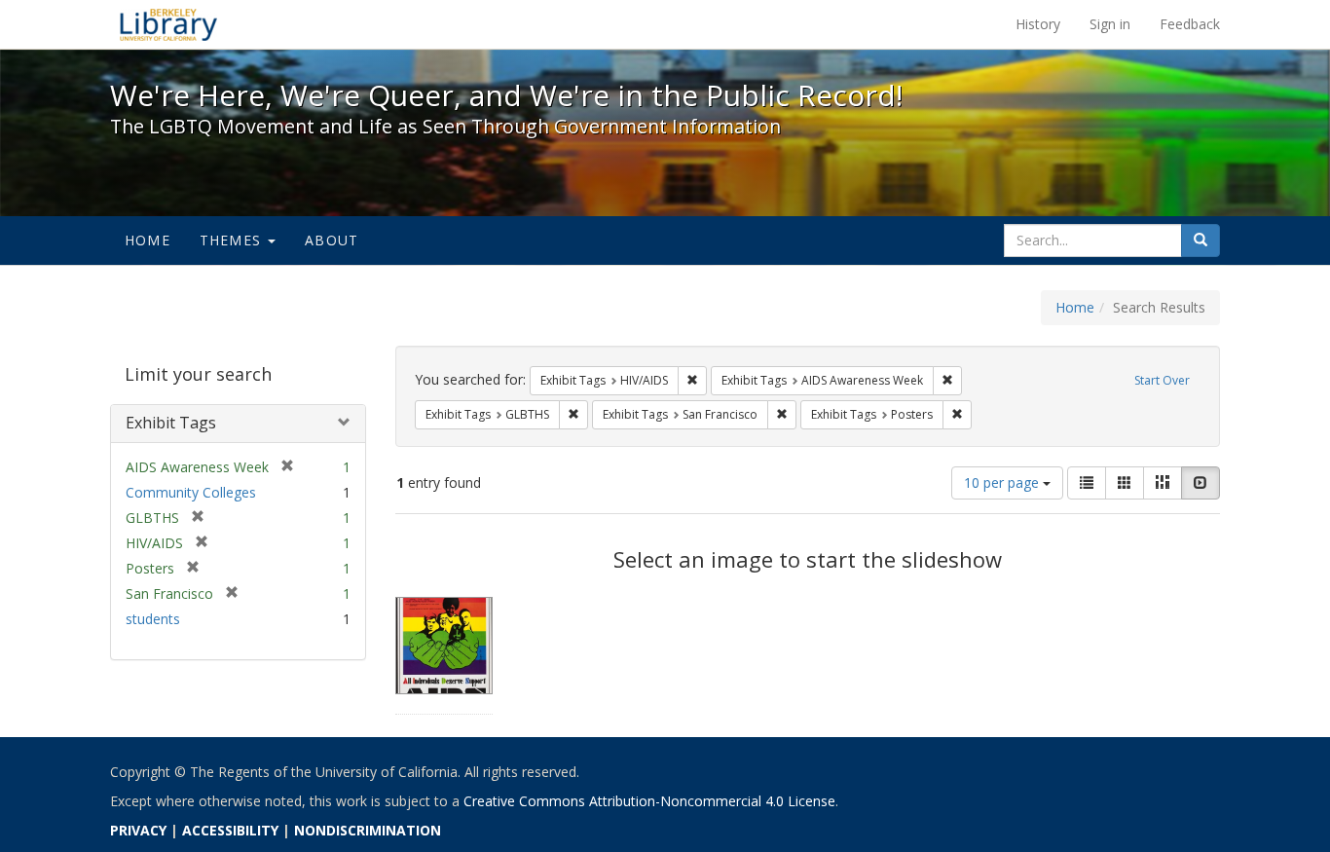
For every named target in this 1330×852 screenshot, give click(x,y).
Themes (233, 240)
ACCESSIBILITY (230, 830)
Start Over (1162, 380)
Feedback (1190, 24)
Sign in (1110, 24)
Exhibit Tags (171, 422)
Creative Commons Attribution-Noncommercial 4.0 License (649, 801)
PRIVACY (138, 830)
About (331, 240)
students (153, 619)
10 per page (1003, 482)
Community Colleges (191, 492)
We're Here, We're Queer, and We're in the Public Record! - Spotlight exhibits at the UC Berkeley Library (168, 24)
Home (147, 240)
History (1038, 24)
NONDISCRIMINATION (367, 830)
